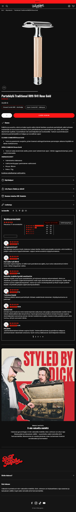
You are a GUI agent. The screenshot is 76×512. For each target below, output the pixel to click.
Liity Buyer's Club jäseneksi (37, 1)
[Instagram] (36, 503)
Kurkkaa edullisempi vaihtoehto (13, 173)
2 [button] (35, 337)
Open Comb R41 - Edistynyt (36, 107)
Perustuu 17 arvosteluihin (13, 224)
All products (9, 10)
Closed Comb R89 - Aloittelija (13, 107)
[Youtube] (44, 503)
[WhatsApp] (23, 210)
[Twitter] (16, 210)
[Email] (26, 210)
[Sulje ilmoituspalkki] (74, 1)
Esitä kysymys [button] (66, 223)
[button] (2, 6)
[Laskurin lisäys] (10, 115)
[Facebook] (13, 210)
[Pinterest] (19, 210)
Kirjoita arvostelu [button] (51, 223)
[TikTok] (40, 503)
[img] (14, 242)
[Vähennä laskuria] (3, 115)
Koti (2, 10)
